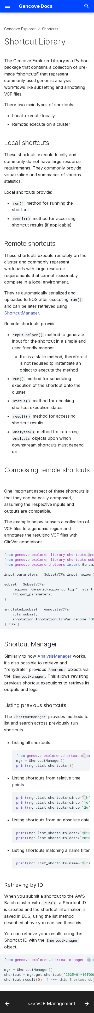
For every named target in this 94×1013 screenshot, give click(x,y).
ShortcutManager (21, 313)
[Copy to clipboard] (89, 555)
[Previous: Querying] (7, 1003)
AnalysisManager (54, 656)
